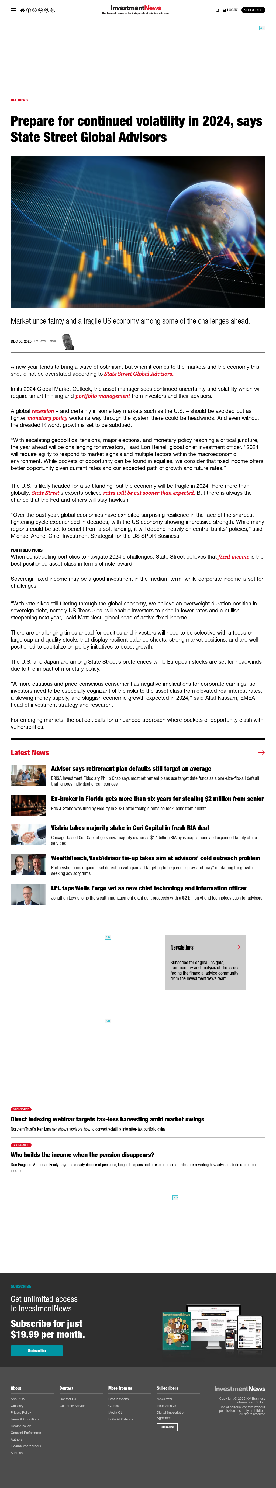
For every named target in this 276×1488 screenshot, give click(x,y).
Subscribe (37, 1350)
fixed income (233, 557)
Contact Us (68, 1399)
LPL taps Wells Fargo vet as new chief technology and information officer (148, 888)
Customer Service (72, 1406)
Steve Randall (48, 341)
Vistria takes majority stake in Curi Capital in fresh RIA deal (130, 828)
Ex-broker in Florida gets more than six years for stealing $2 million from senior (157, 799)
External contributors (26, 1446)
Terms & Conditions (25, 1419)
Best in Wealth (118, 1399)
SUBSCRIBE (253, 10)
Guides (113, 1406)
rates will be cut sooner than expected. (149, 493)
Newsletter (164, 1399)
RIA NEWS (19, 100)
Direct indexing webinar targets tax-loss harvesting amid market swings (107, 1119)
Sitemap (17, 1453)
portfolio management (102, 396)
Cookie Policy (21, 1426)
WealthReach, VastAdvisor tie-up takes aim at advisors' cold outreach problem (155, 858)
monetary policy (47, 418)
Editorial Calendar (121, 1419)
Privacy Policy (21, 1412)
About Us (18, 1399)
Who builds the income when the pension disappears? (82, 1155)
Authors (16, 1439)
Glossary (17, 1406)
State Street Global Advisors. (139, 374)
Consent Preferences (26, 1433)
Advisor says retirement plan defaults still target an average (131, 768)
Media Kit (115, 1412)
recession (43, 411)
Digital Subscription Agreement (171, 1415)
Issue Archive (166, 1406)
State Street (45, 493)
